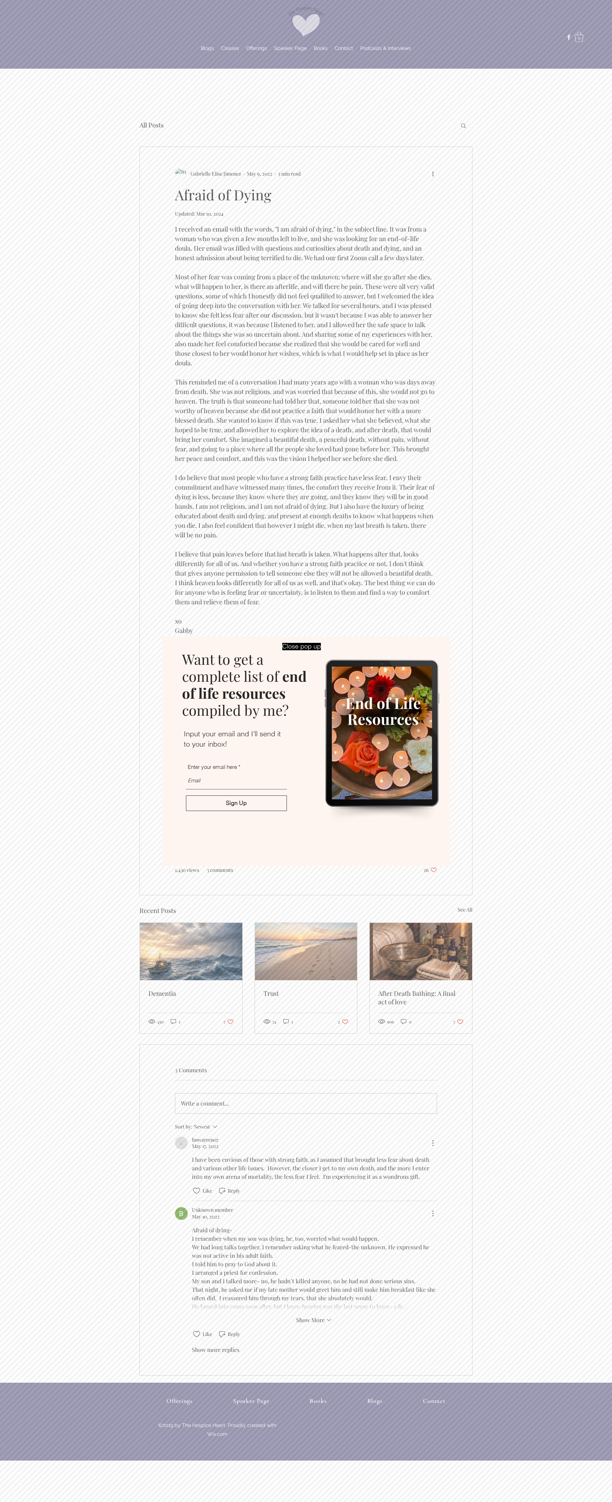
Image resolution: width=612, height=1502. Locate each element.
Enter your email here (212, 767)
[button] (301, 647)
